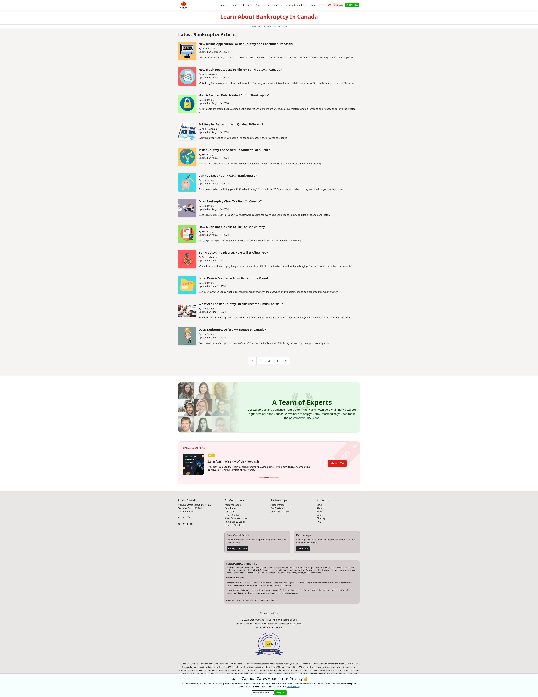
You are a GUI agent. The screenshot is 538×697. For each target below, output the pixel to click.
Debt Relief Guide (269, 26)
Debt (259, 26)
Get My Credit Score (237, 548)
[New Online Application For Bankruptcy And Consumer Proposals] (187, 51)
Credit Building (232, 515)
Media (320, 511)
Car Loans (229, 511)
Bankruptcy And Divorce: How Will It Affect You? (233, 253)
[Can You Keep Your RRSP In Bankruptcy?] (187, 182)
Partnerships (277, 504)
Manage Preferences (263, 692)
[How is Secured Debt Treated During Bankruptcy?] (187, 104)
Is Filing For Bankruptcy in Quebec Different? (231, 124)
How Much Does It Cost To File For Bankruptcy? (232, 227)
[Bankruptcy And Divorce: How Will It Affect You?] (187, 259)
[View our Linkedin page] (191, 523)
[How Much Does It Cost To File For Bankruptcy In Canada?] (187, 76)
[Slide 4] (276, 477)
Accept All (280, 692)
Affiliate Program (280, 511)
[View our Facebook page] (187, 523)
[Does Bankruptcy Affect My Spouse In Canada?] (187, 336)
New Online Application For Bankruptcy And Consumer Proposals (246, 44)
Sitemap (321, 518)
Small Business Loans (235, 518)
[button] (223, 5)
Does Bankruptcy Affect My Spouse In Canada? (232, 330)
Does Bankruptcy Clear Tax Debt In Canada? (230, 201)
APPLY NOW (352, 5)
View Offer (337, 463)
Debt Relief (230, 508)
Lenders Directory (234, 525)
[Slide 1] (261, 477)
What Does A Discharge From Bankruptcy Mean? (233, 278)
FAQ (319, 521)
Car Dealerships (279, 508)
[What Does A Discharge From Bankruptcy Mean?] (187, 285)
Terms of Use (290, 619)
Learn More (303, 548)
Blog (319, 504)
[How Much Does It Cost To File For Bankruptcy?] (187, 234)
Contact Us (184, 517)
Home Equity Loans (234, 521)
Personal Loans (232, 504)
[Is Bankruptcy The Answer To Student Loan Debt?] (187, 157)
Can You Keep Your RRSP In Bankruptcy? (228, 176)
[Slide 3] (271, 477)
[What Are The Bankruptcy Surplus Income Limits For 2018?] (187, 311)
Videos (320, 515)
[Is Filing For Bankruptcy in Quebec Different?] (187, 131)
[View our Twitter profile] (184, 523)
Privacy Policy (273, 619)
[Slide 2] (266, 477)
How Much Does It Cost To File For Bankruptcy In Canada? (240, 70)
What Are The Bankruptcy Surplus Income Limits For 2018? (241, 304)
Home (253, 26)
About (320, 508)
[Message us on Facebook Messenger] (179, 523)
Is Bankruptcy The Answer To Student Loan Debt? (234, 150)
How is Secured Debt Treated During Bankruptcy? (234, 95)
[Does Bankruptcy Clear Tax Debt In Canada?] (187, 208)
